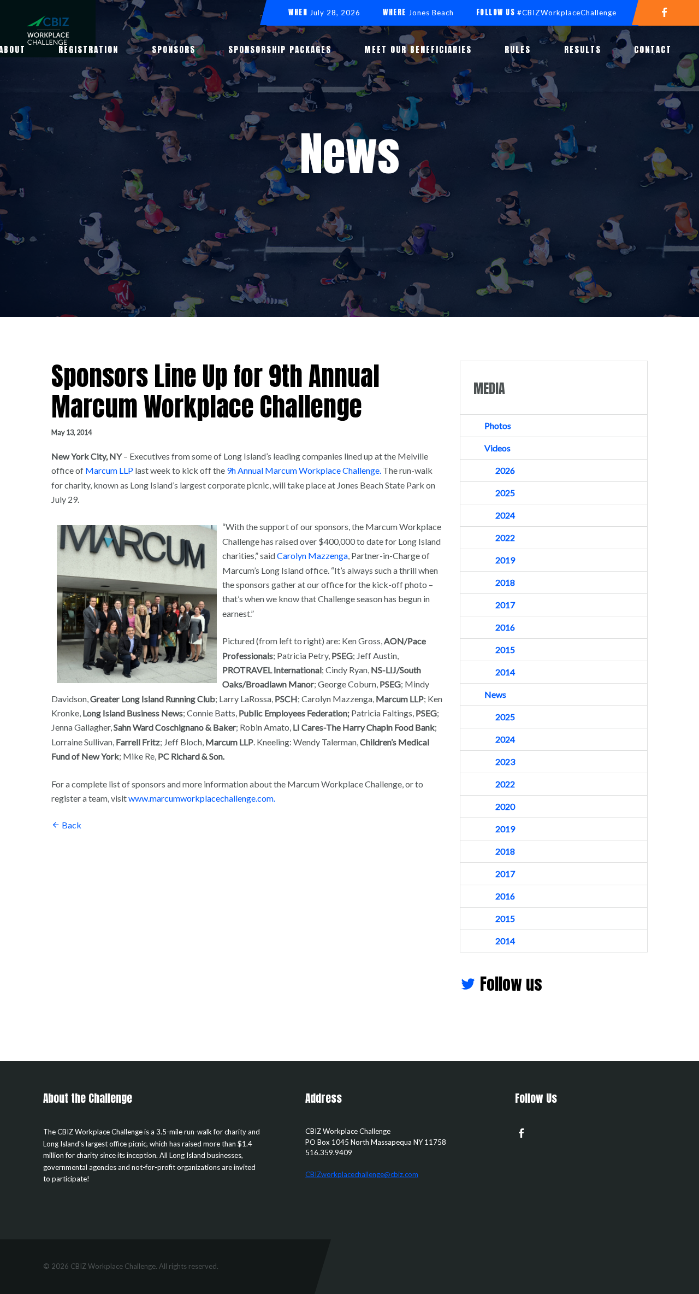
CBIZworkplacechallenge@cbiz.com (361, 1174)
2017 (505, 604)
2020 (505, 806)
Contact (653, 49)
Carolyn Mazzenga (312, 555)
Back (70, 825)
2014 (505, 672)
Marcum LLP (109, 470)
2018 (505, 582)
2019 (505, 560)
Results (582, 49)
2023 (505, 761)
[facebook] (668, 11)
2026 (505, 470)
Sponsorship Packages (279, 49)
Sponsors (174, 49)
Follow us (509, 984)
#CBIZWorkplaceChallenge (567, 12)
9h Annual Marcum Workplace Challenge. (304, 470)
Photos (497, 425)
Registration (88, 49)
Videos (497, 448)
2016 (505, 627)
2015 (505, 649)
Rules (518, 49)
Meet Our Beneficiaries (418, 49)
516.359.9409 (328, 1152)
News (495, 694)
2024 (505, 515)
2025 (505, 492)
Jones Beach (431, 12)
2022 (505, 537)
